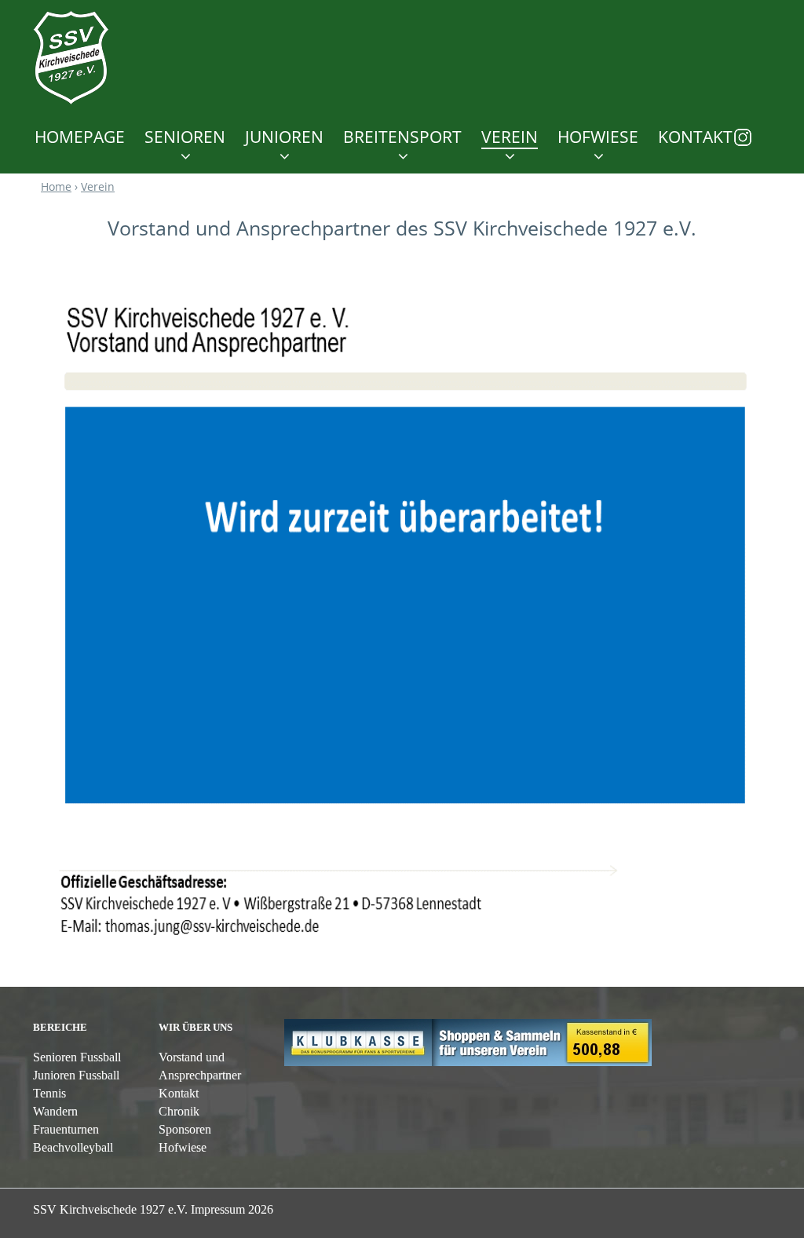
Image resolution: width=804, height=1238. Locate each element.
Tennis (49, 1093)
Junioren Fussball (76, 1075)
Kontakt (695, 137)
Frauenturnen (66, 1129)
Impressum (232, 1209)
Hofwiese (182, 1147)
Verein (509, 137)
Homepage (80, 137)
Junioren (284, 137)
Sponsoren (185, 1129)
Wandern (55, 1111)
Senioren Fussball (77, 1057)
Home (56, 186)
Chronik (179, 1111)
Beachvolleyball (73, 1147)
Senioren (184, 137)
